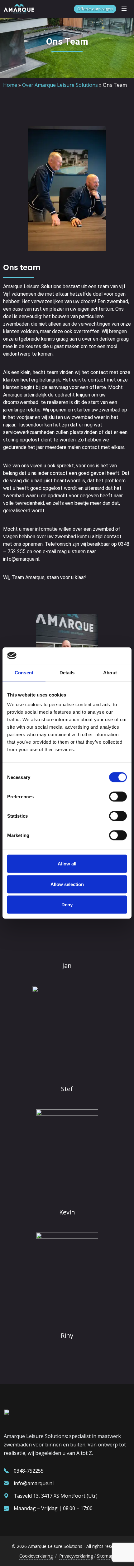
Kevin (67, 1212)
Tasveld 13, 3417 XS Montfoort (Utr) (56, 1495)
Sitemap (105, 1556)
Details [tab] (67, 672)
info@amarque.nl (34, 1483)
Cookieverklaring (36, 1556)
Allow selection (67, 884)
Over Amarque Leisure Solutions (60, 84)
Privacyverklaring (76, 1556)
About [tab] (110, 672)
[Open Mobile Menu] (124, 8)
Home (10, 84)
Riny (67, 1335)
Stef (67, 1089)
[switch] (118, 797)
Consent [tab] (24, 672)
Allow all (67, 863)
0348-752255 (29, 1470)
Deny (67, 904)
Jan (67, 965)
